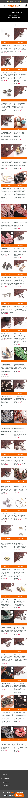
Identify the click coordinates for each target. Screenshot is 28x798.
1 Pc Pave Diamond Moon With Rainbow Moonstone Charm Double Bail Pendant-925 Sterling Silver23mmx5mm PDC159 (19, 574)
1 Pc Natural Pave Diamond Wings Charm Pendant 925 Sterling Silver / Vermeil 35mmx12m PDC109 (7, 602)
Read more (7, 158)
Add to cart (7, 42)
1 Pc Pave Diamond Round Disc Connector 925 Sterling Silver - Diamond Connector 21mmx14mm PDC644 (7, 48)
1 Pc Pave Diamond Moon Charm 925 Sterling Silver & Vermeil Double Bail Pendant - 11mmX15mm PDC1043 (20, 544)
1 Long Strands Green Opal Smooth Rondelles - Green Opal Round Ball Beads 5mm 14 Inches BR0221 (20, 367)
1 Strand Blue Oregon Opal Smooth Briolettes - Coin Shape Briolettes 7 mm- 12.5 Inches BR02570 (7, 745)
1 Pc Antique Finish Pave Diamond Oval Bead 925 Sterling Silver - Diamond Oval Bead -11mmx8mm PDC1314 (20, 164)
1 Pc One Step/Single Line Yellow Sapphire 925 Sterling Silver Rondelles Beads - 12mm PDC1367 (19, 106)
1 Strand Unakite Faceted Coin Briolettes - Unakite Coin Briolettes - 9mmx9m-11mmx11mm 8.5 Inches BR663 (20, 487)
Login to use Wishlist (12, 30)
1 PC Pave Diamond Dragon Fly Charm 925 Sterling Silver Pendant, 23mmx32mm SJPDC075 (7, 460)
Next (23, 759)
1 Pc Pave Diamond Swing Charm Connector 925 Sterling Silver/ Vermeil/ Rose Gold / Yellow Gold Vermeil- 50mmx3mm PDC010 (7, 193)
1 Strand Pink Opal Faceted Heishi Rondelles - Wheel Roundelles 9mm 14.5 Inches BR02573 (6, 251)
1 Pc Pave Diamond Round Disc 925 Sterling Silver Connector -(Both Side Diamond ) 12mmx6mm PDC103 (20, 630)
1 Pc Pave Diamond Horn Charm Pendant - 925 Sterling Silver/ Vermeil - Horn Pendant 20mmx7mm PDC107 (20, 657)
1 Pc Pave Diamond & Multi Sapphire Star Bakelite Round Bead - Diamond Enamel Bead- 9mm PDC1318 (7, 164)
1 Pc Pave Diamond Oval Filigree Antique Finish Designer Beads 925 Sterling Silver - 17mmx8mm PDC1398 (7, 75)
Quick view (12, 33)
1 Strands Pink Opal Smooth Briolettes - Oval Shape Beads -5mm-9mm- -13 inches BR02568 (20, 224)
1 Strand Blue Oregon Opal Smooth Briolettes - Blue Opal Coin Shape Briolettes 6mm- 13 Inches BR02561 (7, 430)
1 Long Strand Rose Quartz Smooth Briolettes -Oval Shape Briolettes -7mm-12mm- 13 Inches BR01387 (7, 224)
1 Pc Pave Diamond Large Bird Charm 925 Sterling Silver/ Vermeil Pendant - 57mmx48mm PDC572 (7, 309)
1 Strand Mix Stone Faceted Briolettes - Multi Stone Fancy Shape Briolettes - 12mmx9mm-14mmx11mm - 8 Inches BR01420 (20, 431)
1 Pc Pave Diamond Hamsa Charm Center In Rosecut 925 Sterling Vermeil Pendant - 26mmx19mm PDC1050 (20, 602)
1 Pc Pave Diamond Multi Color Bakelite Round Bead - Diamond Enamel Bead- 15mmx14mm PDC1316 (20, 135)
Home (9, 17)
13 (18, 759)
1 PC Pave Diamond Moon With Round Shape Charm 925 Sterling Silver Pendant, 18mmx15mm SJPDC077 (20, 460)
